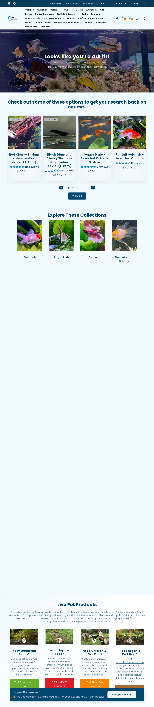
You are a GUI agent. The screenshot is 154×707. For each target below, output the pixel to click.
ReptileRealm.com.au (59, 661)
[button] (56, 10)
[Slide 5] (85, 187)
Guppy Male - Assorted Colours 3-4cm (95, 158)
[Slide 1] (75, 90)
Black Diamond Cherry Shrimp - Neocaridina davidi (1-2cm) (59, 160)
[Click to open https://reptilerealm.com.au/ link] (59, 637)
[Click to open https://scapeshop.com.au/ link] (24, 637)
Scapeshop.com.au (27, 658)
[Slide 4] (81, 187)
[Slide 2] (79, 90)
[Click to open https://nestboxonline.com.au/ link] (94, 637)
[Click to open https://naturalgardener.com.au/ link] (129, 637)
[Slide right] (101, 3)
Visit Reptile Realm (59, 684)
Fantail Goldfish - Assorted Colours (130, 156)
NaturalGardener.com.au (130, 662)
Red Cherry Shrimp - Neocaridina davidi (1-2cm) (24, 158)
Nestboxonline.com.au (94, 658)
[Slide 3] (77, 187)
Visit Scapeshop (24, 682)
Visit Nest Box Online (94, 684)
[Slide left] (52, 3)
